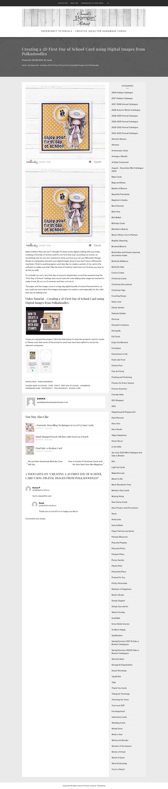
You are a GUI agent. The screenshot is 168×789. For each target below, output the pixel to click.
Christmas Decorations (122, 284)
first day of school (70, 386)
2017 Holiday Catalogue (122, 98)
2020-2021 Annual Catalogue (125, 127)
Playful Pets (117, 566)
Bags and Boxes (119, 182)
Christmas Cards (119, 278)
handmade (85, 386)
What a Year (117, 734)
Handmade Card (32, 388)
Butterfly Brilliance (120, 261)
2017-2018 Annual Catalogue (125, 104)
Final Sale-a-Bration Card (49, 448)
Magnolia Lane (118, 473)
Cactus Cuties (118, 273)
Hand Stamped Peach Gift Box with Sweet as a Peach (62, 436)
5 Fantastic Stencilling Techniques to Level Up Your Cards (65, 425)
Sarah (49, 60)
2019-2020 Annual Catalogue (125, 121)
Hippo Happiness (119, 435)
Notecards (31, 382)
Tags (114, 682)
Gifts (114, 406)
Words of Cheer (119, 752)
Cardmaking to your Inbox (92, 3)
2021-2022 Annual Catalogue (125, 133)
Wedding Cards (118, 723)
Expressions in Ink (119, 354)
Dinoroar (115, 319)
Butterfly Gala (118, 267)
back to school (40, 386)
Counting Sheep (119, 296)
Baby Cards (117, 177)
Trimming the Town (120, 699)
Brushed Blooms (119, 246)
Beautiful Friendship (120, 194)
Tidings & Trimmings (121, 694)
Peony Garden (118, 560)
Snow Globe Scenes (120, 624)
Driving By (116, 331)
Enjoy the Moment (120, 342)
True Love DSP (118, 705)
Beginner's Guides (120, 200)
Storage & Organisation (122, 665)
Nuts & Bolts (117, 525)
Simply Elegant (118, 601)
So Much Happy (119, 630)
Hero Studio (117, 429)
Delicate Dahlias (119, 313)
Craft (57, 386)
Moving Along (118, 496)
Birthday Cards (118, 223)
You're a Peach (118, 769)
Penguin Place (118, 554)
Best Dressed (118, 206)
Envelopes (116, 348)
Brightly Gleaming (119, 241)
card (50, 386)
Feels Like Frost (118, 360)
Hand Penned (118, 418)
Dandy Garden (118, 307)
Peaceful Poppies (119, 543)
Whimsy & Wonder (120, 740)
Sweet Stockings (119, 670)
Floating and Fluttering (122, 377)
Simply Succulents (120, 606)
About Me (74, 3)
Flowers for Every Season (123, 383)
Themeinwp (101, 786)
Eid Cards (116, 336)
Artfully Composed (120, 162)
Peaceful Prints (118, 548)
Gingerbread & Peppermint (124, 412)
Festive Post (117, 365)
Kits (113, 461)
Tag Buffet (116, 676)
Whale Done (117, 728)
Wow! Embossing (119, 763)
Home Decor (117, 441)
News (114, 514)
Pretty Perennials (119, 583)
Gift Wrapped (118, 400)
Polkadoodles (61, 388)
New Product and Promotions (125, 508)
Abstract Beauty (119, 139)
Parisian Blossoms (120, 537)
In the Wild (116, 447)
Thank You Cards (119, 688)
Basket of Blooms (119, 188)
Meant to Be (117, 479)
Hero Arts (116, 423)
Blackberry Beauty (120, 229)
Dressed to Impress (120, 325)
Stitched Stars (118, 659)
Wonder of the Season (122, 746)
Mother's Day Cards (120, 490)
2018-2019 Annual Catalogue (125, 116)
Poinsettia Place (119, 572)
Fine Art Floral (118, 371)
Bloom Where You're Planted (124, 235)
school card (75, 388)
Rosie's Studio (118, 595)
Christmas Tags (118, 290)
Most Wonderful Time (121, 484)
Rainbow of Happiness (121, 589)
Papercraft (47, 388)
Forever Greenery (119, 389)
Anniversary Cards (120, 150)
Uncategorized (46, 382)
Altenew (115, 145)
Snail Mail (116, 618)
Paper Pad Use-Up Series (123, 531)
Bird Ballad (116, 217)
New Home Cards (119, 502)
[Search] (108, 3)
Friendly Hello (118, 394)
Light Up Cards (118, 467)
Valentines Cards (119, 717)
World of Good (118, 757)
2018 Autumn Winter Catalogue (126, 110)
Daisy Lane (116, 302)
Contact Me (63, 3)
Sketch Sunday (118, 612)
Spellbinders (117, 635)
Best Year (116, 212)
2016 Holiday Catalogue (122, 92)
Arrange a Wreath (119, 156)
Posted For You (118, 577)
